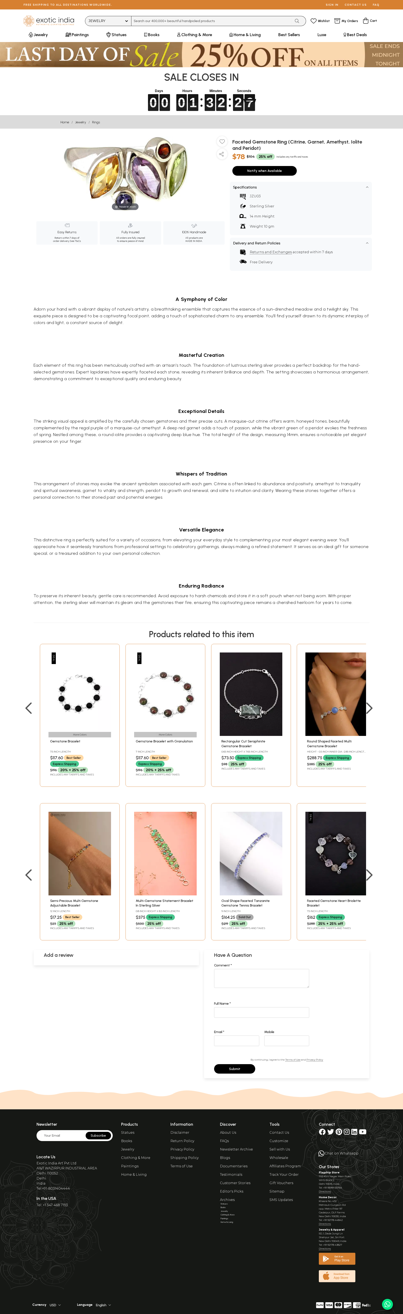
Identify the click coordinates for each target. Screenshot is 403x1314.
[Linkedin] (354, 1133)
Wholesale (279, 1158)
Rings (96, 122)
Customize (279, 1141)
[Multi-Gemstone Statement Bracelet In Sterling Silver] (165, 894)
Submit (234, 1069)
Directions (325, 1191)
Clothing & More (135, 1158)
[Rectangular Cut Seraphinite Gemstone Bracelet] (251, 735)
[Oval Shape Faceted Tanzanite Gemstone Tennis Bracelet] (251, 894)
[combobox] (211, 21)
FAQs (224, 1141)
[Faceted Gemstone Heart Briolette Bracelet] (336, 894)
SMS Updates (281, 1200)
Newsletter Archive (236, 1149)
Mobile (269, 1032)
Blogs (225, 1158)
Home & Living (134, 1175)
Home (64, 122)
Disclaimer (179, 1133)
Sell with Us (280, 1149)
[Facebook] (322, 1133)
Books (126, 1141)
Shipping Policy (184, 1158)
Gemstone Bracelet (65, 741)
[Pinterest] (339, 1133)
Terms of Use (292, 1059)
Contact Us (279, 1133)
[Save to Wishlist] (222, 143)
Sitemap (277, 1191)
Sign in (332, 4)
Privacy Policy (314, 1059)
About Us (228, 1133)
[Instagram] (347, 1133)
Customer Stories (235, 1183)
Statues (127, 1133)
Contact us (356, 4)
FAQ (376, 4)
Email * (219, 1032)
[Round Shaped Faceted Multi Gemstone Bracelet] (336, 735)
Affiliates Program (285, 1166)
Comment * (223, 965)
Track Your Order (284, 1175)
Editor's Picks (231, 1191)
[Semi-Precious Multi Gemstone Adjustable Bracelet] (79, 894)
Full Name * (222, 1004)
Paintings (130, 1166)
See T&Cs (75, 241)
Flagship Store (329, 1172)
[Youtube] (362, 1133)
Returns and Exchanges (271, 252)
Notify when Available (264, 171)
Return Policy (182, 1141)
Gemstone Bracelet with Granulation (164, 741)
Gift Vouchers (281, 1183)
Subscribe (98, 1135)
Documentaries (233, 1166)
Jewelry (80, 122)
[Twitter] (330, 1133)
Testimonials (231, 1175)
